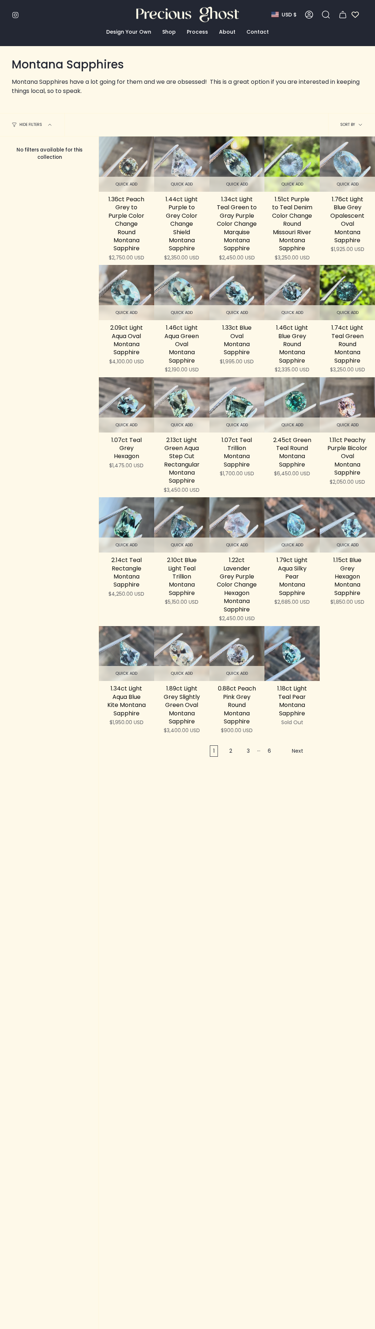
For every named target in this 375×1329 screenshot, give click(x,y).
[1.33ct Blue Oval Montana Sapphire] (237, 292)
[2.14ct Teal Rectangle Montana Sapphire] (126, 525)
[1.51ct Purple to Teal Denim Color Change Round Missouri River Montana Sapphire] (292, 164)
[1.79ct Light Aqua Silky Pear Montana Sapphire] (292, 525)
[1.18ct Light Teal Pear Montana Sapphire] (292, 653)
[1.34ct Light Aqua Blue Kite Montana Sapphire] (126, 653)
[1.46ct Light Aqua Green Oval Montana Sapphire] (181, 292)
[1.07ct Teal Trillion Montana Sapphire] (237, 405)
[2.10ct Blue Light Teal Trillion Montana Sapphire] (181, 525)
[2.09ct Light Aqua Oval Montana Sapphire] (126, 292)
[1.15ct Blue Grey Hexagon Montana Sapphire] (347, 525)
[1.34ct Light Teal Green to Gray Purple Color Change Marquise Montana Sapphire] (237, 164)
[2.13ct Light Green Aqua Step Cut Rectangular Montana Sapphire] (181, 405)
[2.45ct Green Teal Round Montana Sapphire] (292, 405)
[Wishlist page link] (355, 14)
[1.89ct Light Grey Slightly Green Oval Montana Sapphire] (181, 653)
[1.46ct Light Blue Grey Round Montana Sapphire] (292, 292)
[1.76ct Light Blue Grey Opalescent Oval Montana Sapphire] (347, 164)
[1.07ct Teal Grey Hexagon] (126, 405)
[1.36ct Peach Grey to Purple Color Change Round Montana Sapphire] (126, 164)
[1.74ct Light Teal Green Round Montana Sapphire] (347, 292)
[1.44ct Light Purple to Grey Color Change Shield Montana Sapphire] (181, 164)
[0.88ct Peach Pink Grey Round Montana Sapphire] (237, 653)
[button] (129, 32)
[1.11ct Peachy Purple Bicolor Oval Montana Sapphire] (347, 405)
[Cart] (342, 14)
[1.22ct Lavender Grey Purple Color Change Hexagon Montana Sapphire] (237, 525)
